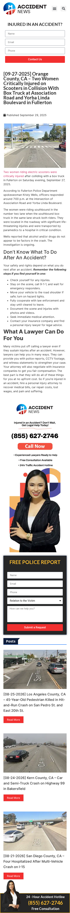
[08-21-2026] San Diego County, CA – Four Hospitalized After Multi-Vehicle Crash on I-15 (33, 861)
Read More (13, 719)
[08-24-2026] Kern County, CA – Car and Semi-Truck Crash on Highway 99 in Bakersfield (34, 783)
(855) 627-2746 (45, 903)
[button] (54, 8)
